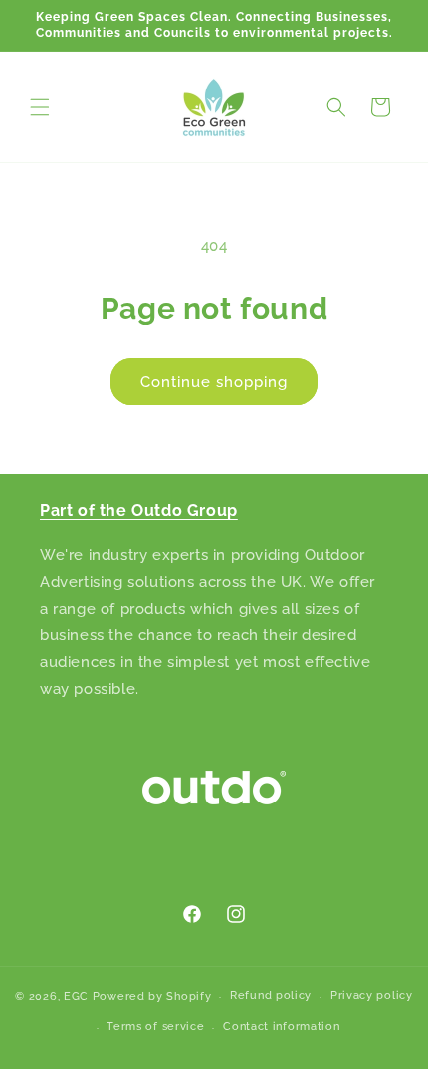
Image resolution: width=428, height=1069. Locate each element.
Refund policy (271, 995)
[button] (40, 107)
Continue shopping (214, 382)
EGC (76, 996)
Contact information (281, 1026)
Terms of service (155, 1026)
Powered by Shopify (152, 996)
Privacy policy (371, 995)
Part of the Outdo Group (139, 510)
